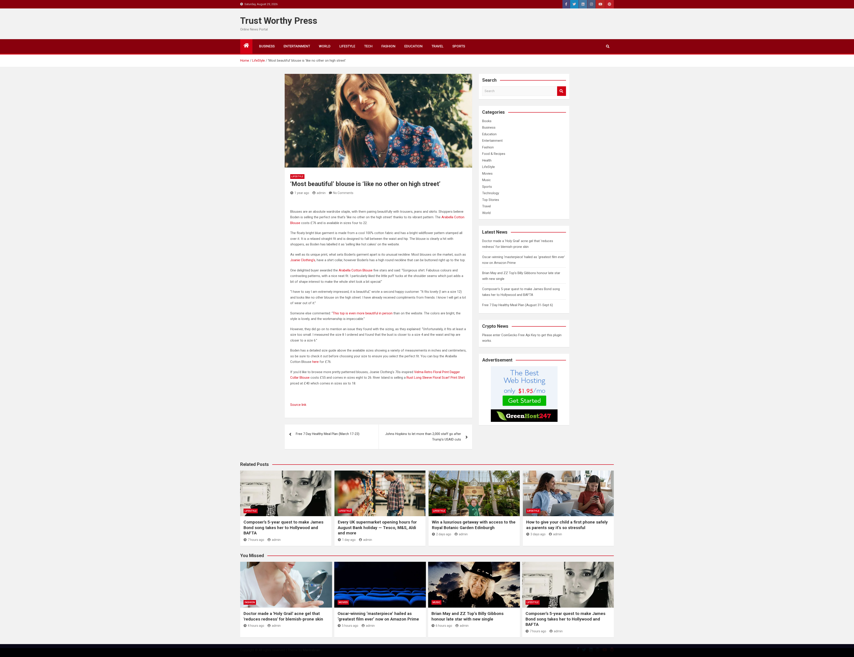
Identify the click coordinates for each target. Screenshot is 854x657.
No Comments (343, 193)
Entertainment (297, 46)
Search (561, 91)
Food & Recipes (493, 154)
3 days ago (538, 534)
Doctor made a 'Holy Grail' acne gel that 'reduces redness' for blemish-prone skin (283, 616)
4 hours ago (256, 625)
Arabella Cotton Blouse (356, 270)
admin (321, 193)
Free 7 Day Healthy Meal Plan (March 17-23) (327, 434)
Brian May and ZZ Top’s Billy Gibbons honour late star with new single (467, 616)
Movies (487, 174)
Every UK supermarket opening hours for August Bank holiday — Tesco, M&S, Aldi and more (377, 528)
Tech (368, 46)
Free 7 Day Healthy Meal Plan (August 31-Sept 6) (517, 305)
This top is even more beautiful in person (363, 313)
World (324, 46)
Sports (458, 46)
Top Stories (490, 200)
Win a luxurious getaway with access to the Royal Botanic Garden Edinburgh (474, 525)
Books (486, 121)
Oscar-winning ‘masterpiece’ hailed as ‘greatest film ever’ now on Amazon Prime (378, 616)
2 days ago (443, 534)
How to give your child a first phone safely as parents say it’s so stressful (567, 525)
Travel (437, 46)
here (315, 362)
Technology (490, 193)
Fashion (388, 46)
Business (267, 46)
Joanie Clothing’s (302, 260)
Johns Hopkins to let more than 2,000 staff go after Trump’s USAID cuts (423, 437)
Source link (298, 405)
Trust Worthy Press (278, 21)
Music (486, 180)
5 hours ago (350, 625)
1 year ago (301, 193)
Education (413, 46)
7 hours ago (256, 540)
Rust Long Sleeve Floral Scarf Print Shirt (436, 378)
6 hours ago (444, 625)
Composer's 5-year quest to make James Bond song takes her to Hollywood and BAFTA (283, 528)
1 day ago (349, 540)
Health (486, 160)
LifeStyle (347, 46)
